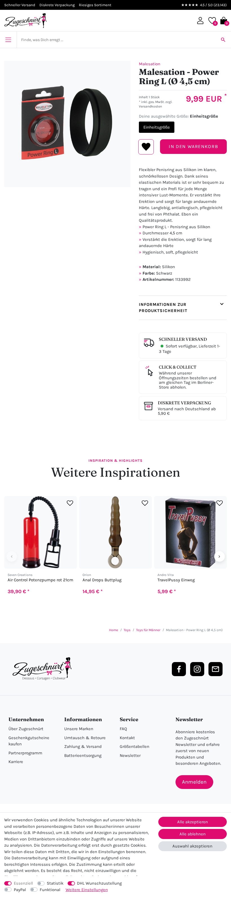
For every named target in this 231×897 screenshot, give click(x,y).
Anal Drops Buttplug (102, 580)
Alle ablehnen (192, 834)
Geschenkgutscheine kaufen (28, 741)
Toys (127, 630)
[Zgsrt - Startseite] (43, 668)
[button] (200, 20)
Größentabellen (134, 746)
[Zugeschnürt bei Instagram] (197, 669)
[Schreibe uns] (215, 669)
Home (113, 630)
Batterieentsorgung (82, 755)
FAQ (123, 728)
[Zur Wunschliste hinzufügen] (70, 503)
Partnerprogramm (25, 752)
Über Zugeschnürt (25, 728)
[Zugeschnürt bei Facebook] (179, 669)
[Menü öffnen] (8, 40)
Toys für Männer (148, 630)
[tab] (183, 307)
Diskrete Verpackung (184, 402)
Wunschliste (146, 146)
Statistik (55, 883)
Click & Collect (177, 367)
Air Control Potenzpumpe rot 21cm (40, 580)
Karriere (15, 761)
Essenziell (23, 883)
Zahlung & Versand (83, 746)
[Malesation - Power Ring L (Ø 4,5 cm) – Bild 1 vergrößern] (67, 124)
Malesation (149, 63)
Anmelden (194, 782)
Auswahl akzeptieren (192, 846)
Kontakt (127, 737)
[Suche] (223, 39)
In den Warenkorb (193, 146)
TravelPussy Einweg (176, 580)
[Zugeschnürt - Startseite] (25, 20)
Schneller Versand (183, 339)
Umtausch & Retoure (85, 737)
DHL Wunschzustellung (99, 883)
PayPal (20, 889)
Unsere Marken (78, 728)
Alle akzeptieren (192, 821)
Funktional (50, 889)
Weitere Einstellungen (87, 889)
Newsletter (130, 755)
